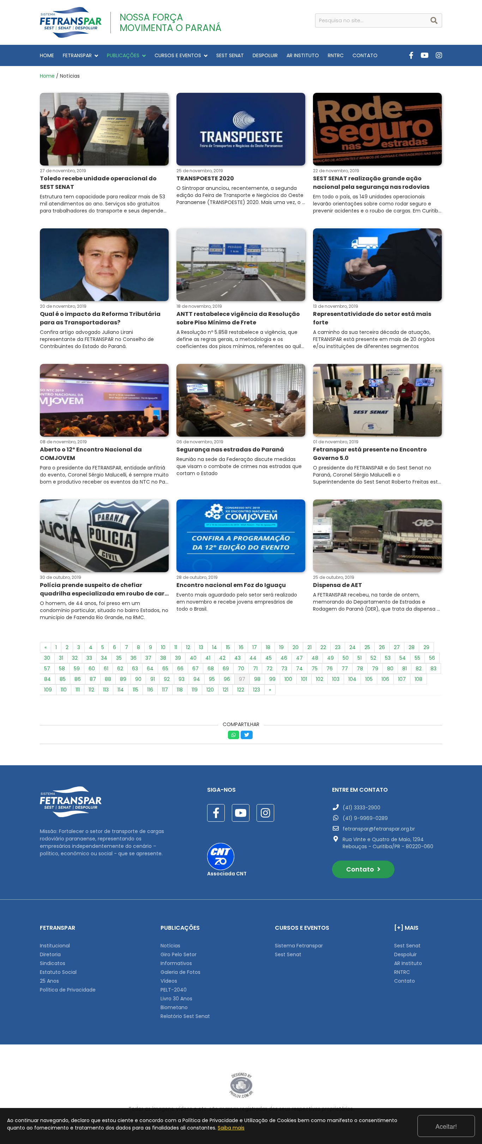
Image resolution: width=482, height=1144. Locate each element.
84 (47, 679)
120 (210, 689)
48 (315, 657)
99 (272, 679)
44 (253, 657)
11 (175, 647)
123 (256, 689)
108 (418, 679)
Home (47, 75)
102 (319, 679)
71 (255, 668)
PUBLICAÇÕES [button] (123, 55)
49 (330, 657)
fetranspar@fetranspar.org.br (379, 828)
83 (433, 668)
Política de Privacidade (68, 989)
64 (150, 668)
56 (432, 657)
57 (47, 668)
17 (254, 647)
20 (296, 647)
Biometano (174, 1007)
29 (426, 647)
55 (417, 657)
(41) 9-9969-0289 (365, 818)
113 (106, 689)
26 (382, 647)
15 (228, 647)
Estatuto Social (58, 972)
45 (268, 657)
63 (135, 668)
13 (201, 647)
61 (106, 668)
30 (47, 657)
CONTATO (365, 55)
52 (373, 657)
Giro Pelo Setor (179, 954)
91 (152, 679)
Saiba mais (231, 1127)
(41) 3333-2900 (361, 807)
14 (214, 647)
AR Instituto (408, 963)
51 (359, 657)
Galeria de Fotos (180, 972)
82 (419, 668)
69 (226, 668)
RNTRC (336, 55)
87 (93, 679)
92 (167, 679)
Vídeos (169, 980)
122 (240, 689)
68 (210, 668)
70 (241, 668)
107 (402, 679)
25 (367, 647)
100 (288, 679)
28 (412, 647)
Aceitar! (446, 1126)
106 (385, 679)
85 (63, 679)
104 (352, 679)
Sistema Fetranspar (299, 945)
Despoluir (405, 954)
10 (163, 647)
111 (78, 689)
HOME (47, 55)
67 (195, 668)
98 (257, 679)
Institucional (55, 945)
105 (369, 679)
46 (284, 657)
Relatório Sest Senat (185, 1016)
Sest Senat (288, 954)
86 (77, 679)
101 (304, 679)
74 (299, 668)
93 (182, 679)
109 (48, 689)
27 (397, 647)
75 (315, 668)
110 (64, 689)
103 (335, 679)
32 (75, 657)
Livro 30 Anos (176, 998)
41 (207, 657)
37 (148, 657)
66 (180, 668)
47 (299, 657)
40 (193, 657)
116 (150, 689)
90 (138, 679)
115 (135, 689)
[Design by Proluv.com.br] (241, 1085)
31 (61, 657)
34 (104, 657)
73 (284, 668)
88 (108, 679)
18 (268, 647)
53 (388, 657)
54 (402, 657)
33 (89, 657)
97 (242, 679)
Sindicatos (52, 963)
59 (77, 668)
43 (237, 657)
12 (188, 647)
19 (281, 647)
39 (178, 657)
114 (121, 689)
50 (346, 657)
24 (352, 647)
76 (329, 668)
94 (196, 679)
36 (134, 657)
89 (123, 679)
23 (338, 647)
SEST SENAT (230, 55)
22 (323, 647)
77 (345, 668)
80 (390, 668)
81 (404, 668)
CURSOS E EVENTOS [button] (178, 55)
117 (165, 689)
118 (180, 689)
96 (227, 679)
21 (309, 647)
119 (195, 689)
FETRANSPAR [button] (77, 55)
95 (212, 679)
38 (163, 657)
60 (92, 668)
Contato (360, 869)
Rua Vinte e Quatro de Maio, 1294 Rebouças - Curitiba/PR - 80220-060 (388, 843)
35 (119, 657)
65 (165, 668)
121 (225, 689)
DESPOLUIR (265, 55)
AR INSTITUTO (303, 55)
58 (62, 668)
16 (241, 647)
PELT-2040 (174, 989)
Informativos (176, 963)
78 (360, 668)
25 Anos (49, 980)
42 (222, 657)
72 (269, 668)
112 (91, 689)
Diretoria (50, 954)
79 (375, 668)
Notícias (170, 945)
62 (120, 668)
